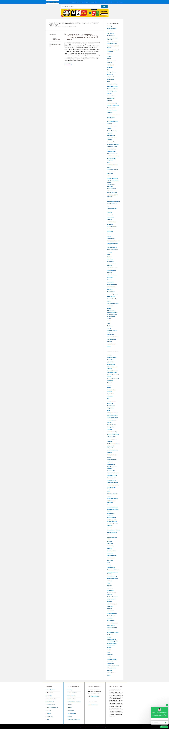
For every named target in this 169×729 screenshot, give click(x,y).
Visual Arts (109, 341)
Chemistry (109, 93)
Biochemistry (110, 74)
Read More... (68, 63)
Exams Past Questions (51, 704)
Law (108, 206)
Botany (108, 81)
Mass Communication (111, 221)
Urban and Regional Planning (113, 336)
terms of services (94, 726)
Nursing (109, 236)
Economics (70, 704)
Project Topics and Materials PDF (74, 719)
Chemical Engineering (111, 91)
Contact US (83, 726)
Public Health (110, 277)
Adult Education (110, 33)
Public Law (109, 279)
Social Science (110, 306)
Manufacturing (110, 217)
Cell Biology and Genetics (112, 88)
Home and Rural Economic (112, 178)
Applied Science (110, 65)
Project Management (111, 270)
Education (70, 707)
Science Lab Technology (112, 298)
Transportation (110, 334)
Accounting (109, 26)
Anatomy (109, 58)
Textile (108, 323)
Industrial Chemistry (111, 188)
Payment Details (50, 716)
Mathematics (110, 224)
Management (110, 214)
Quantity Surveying (111, 286)
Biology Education (111, 76)
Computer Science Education (113, 105)
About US (78, 726)
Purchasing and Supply (112, 284)
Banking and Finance (111, 72)
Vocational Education (111, 344)
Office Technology (111, 238)
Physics (108, 254)
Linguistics (109, 212)
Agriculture (109, 53)
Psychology (109, 272)
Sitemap (103, 726)
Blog (48, 719)
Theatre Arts (110, 325)
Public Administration (111, 275)
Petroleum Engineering (112, 247)
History (108, 176)
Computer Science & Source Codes (74, 701)
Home (50, 26)
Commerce (109, 100)
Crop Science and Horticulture (113, 114)
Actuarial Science (110, 30)
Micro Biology (110, 231)
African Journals (50, 692)
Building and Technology (112, 84)
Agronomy (109, 56)
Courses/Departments (51, 689)
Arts (108, 69)
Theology (109, 328)
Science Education (111, 296)
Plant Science (110, 259)
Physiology (109, 256)
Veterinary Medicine (111, 339)
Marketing (109, 219)
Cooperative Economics (112, 110)
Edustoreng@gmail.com (95, 696)
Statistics (109, 318)
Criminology (109, 112)
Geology (109, 167)
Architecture (110, 67)
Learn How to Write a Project (52, 707)
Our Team (49, 710)
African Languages (111, 35)
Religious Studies (110, 291)
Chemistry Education (111, 95)
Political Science (110, 261)
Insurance (109, 198)
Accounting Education (111, 28)
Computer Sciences (111, 107)
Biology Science (110, 79)
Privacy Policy (88, 726)
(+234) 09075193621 (96, 693)
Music (108, 233)
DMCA (106, 726)
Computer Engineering (112, 103)
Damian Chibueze (56, 39)
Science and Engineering (112, 294)
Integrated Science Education (113, 201)
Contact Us (49, 713)
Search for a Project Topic (52, 698)
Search (104, 6)
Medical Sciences (110, 229)
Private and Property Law (112, 267)
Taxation (109, 321)
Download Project (50, 701)
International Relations (112, 203)
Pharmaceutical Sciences (112, 249)
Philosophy (109, 252)
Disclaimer (100, 726)
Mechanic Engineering (111, 226)
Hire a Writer (49, 695)
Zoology (109, 346)
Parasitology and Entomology (113, 241)
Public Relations (110, 282)
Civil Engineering (110, 98)
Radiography (109, 289)
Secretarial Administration (112, 303)
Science (108, 301)
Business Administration (112, 86)
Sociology (109, 308)
